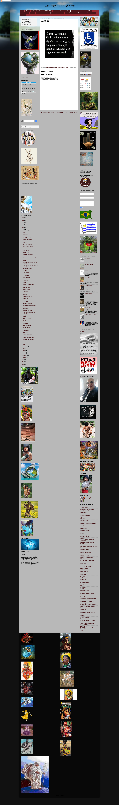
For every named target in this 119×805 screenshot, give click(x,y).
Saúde (67, 13)
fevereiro (25, 355)
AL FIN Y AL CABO (26, 327)
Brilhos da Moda (83, 518)
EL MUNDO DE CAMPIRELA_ (85, 552)
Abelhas (27, 10)
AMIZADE (25, 235)
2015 (23, 363)
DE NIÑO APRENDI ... (89, 293)
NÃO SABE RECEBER (27, 335)
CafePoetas (82, 521)
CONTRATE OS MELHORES (28, 284)
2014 (23, 364)
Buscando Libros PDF (84, 520)
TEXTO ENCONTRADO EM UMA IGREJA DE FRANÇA (29, 249)
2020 (23, 225)
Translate (89, 74)
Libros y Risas (82, 576)
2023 (23, 220)
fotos (68, 10)
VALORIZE (25, 270)
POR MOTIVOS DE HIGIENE (28, 241)
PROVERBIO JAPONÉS (89, 264)
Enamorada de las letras (84, 555)
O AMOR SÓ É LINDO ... (27, 318)
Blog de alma (82, 517)
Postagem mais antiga (71, 112)
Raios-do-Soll (82, 607)
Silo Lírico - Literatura (84, 617)
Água (40, 10)
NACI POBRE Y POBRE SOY (28, 279)
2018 (23, 229)
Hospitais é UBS (87, 10)
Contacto (23, 15)
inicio (22, 10)
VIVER (24, 344)
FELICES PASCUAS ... (89, 321)
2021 (23, 224)
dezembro (25, 230)
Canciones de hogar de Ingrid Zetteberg (88, 523)
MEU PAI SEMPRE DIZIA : (28, 334)
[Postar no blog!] (72, 67)
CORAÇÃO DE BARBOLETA (85, 536)
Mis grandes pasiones (84, 582)
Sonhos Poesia (83, 622)
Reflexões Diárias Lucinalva (85, 611)
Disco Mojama (82, 538)
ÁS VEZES (25, 300)
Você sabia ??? (91, 13)
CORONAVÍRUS (47, 10)
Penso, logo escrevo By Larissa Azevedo (88, 598)
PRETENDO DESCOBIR (27, 244)
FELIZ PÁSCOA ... (88, 277)
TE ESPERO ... (88, 299)
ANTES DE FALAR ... (27, 277)
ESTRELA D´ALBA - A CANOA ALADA (87, 560)
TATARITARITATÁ (83, 626)
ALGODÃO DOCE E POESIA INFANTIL (87, 509)
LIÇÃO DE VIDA (26, 301)
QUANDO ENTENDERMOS (28, 307)
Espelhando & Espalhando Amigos (86, 557)
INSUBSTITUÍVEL (26, 289)
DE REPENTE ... (26, 280)
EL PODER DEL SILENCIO (28, 293)
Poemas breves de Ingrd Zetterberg (87, 601)
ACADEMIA (34, 10)
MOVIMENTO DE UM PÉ (27, 310)
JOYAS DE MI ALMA (84, 569)
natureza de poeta (89, 497)
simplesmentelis (83, 618)
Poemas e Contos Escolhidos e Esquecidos (88, 604)
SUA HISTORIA (26, 329)
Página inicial (59, 112)
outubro (25, 348)
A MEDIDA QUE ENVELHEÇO (28, 339)
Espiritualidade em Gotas (85, 558)
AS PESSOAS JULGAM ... (28, 239)
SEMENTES (82, 615)
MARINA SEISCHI (83, 579)
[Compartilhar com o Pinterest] (75, 67)
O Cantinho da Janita (84, 588)
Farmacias (62, 10)
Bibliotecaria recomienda (85, 515)
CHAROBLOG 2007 (83, 528)
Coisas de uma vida (84, 531)
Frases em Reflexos (84, 568)
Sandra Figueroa (83, 614)
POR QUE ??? (25, 291)
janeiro (24, 357)
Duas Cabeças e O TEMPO (85, 549)
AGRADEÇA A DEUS (27, 237)
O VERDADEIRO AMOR (27, 341)
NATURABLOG (83, 587)
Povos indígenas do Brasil (57, 13)
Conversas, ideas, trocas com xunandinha (88, 535)
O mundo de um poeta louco (85, 590)
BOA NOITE (25, 260)
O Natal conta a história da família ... (30, 256)
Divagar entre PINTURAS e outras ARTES (88, 545)
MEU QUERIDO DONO (27, 315)
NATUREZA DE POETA (60, 6)
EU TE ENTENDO (26, 272)
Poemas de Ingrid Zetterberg (85, 603)
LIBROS (32, 13)
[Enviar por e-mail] (71, 67)
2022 (23, 222)
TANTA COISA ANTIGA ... (90, 285)
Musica (48, 13)
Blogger (62, 795)
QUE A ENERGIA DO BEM (28, 246)
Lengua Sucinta (83, 574)
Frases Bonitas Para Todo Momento (87, 566)
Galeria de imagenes (76, 10)
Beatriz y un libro (83, 514)
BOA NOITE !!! (26, 252)
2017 (23, 359)
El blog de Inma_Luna (84, 550)
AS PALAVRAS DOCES (27, 296)
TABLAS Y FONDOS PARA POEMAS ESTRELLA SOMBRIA (87, 624)
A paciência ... (26, 234)
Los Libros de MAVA (84, 577)
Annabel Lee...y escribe (84, 510)
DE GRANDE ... (88, 307)
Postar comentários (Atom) (50, 115)
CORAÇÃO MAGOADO (27, 268)
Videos (84, 13)
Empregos (56, 10)
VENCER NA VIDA (26, 273)
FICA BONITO (25, 323)
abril (24, 352)
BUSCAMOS (25, 298)
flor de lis (82, 562)
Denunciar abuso (24, 77)
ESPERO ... (87, 270)
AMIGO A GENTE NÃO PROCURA (29, 305)
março (24, 353)
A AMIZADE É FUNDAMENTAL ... (29, 254)
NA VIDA (24, 320)
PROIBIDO (25, 242)
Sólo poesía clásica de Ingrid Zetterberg (88, 620)
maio (24, 350)
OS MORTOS (25, 332)
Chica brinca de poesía (84, 530)
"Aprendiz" (82, 506)
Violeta (81, 630)
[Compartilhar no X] (73, 67)
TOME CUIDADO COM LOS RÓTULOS (30, 265)
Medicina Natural (40, 13)
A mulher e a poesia (84, 507)
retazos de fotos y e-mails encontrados (87, 612)
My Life (81, 585)
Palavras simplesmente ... (85, 592)
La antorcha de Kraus (84, 571)
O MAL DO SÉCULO (27, 325)
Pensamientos (83, 596)
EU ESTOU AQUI (26, 316)
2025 (23, 217)
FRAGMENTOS (83, 565)
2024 (23, 218)
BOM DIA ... (87, 258)
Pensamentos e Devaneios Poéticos (87, 593)
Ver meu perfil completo (89, 498)
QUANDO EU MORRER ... (28, 303)
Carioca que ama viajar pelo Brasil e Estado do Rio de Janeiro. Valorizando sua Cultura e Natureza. (89, 526)
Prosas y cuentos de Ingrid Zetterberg (87, 606)
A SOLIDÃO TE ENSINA (27, 267)
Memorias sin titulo (84, 580)
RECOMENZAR (83, 609)
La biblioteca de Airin (84, 573)
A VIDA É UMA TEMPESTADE (28, 337)
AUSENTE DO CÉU (83, 512)
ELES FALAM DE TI (26, 275)
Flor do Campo (83, 563)
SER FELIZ (25, 286)
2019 (23, 227)
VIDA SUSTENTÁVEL (76, 13)
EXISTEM (25, 294)
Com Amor (82, 533)
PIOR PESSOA (26, 308)
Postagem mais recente (47, 112)
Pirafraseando (82, 599)
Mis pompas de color (84, 584)
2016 (23, 361)
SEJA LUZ (25, 282)
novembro (25, 346)
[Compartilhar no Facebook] (74, 67)
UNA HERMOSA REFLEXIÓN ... (91, 314)
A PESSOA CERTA (26, 330)
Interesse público (24, 13)
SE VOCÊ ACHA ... (26, 250)
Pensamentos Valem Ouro (85, 595)
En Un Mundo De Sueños (85, 554)
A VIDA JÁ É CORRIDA (27, 322)
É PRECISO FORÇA (26, 287)
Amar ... (24, 232)
